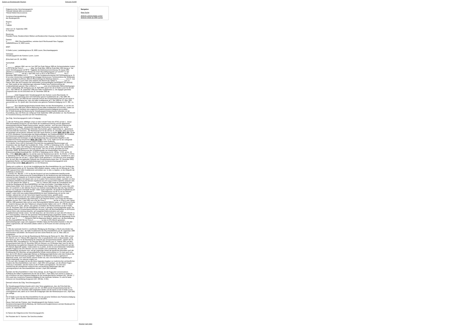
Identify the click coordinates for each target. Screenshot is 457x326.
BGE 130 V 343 (36, 140)
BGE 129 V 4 (26, 163)
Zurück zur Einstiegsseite (11, 2)
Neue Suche (85, 12)
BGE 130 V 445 (63, 132)
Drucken (23, 2)
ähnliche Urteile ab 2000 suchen (92, 18)
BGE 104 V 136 (20, 154)
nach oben (88, 324)
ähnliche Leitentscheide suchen (91, 16)
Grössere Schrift (71, 2)
